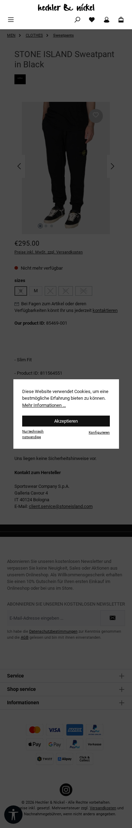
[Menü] (11, 19)
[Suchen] (77, 19)
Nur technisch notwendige (33, 434)
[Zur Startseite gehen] (66, 7)
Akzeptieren (66, 421)
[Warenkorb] (121, 19)
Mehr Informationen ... (44, 405)
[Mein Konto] (106, 19)
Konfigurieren (99, 432)
